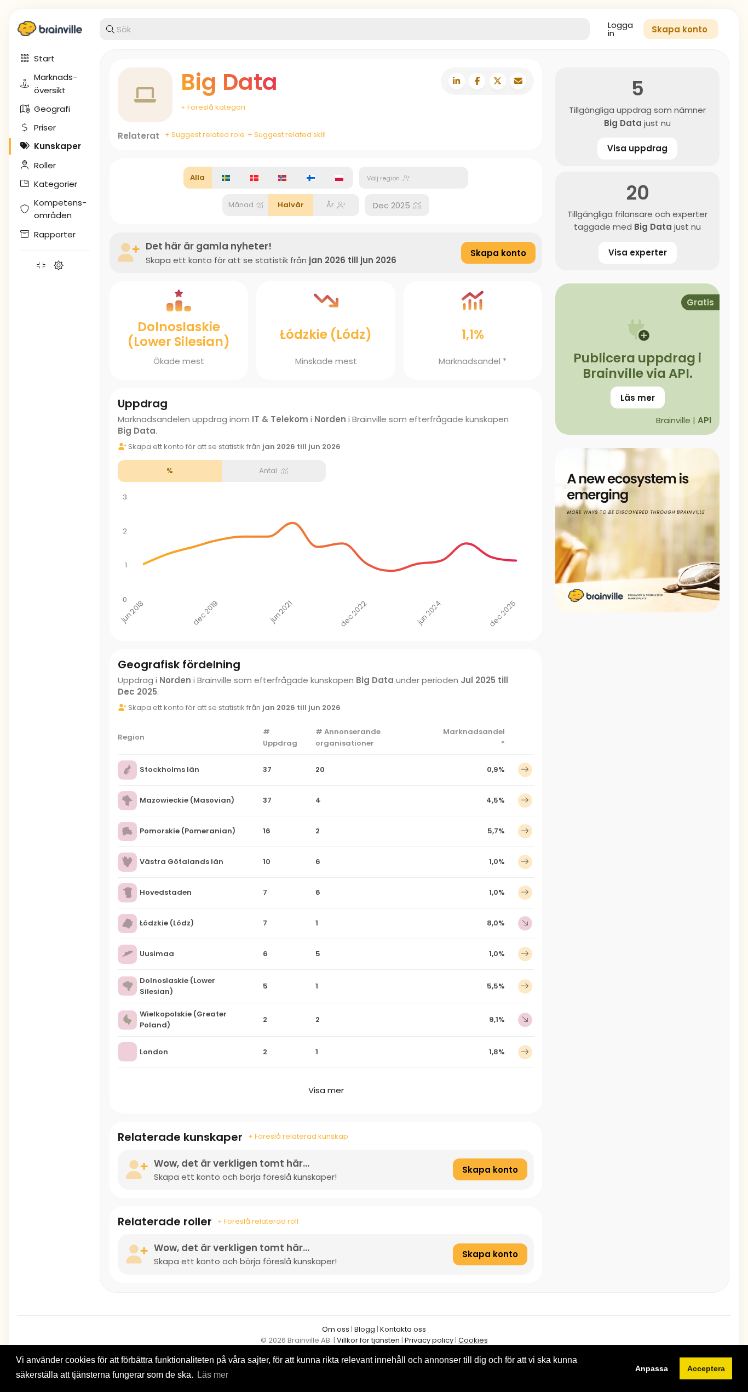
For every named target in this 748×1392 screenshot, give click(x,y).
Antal (268, 470)
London (154, 1052)
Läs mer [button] (212, 1374)
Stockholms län (169, 769)
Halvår (291, 205)
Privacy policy (429, 1340)
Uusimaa (157, 953)
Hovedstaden (166, 892)
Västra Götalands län (181, 861)
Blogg (364, 1329)
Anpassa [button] (651, 1368)
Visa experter (637, 252)
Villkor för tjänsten (368, 1340)
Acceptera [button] (706, 1368)
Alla (197, 177)
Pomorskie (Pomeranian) (187, 831)
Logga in (620, 29)
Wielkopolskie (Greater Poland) (183, 1019)
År (330, 205)
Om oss (335, 1329)
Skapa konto (498, 253)
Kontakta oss (403, 1329)
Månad (241, 205)
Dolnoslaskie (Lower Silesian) (177, 986)
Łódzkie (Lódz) (167, 923)
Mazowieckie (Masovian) (187, 800)
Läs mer (637, 398)
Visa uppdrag (637, 148)
